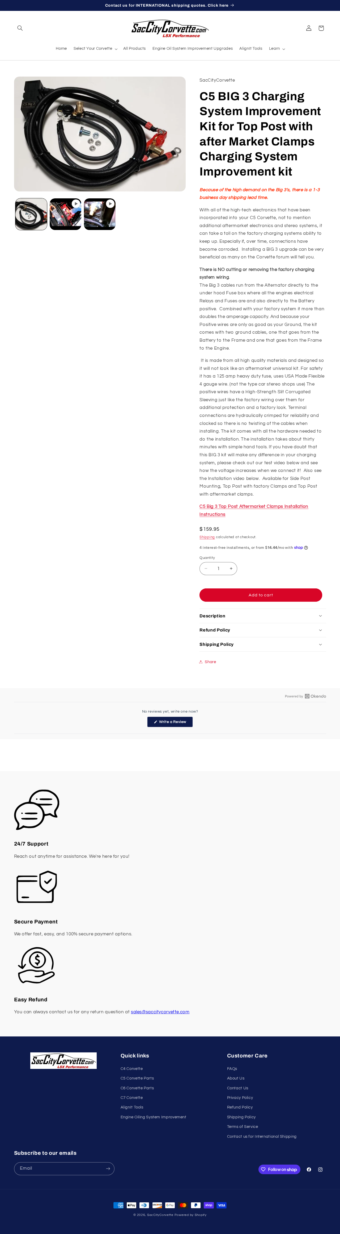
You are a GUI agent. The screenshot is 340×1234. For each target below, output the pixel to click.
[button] (20, 28)
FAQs (232, 1069)
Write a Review (175, 723)
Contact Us (237, 1088)
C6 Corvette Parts (137, 1088)
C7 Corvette (132, 1098)
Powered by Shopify (191, 1215)
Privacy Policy (240, 1098)
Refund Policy (240, 1107)
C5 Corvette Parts (137, 1078)
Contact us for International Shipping (262, 1137)
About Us (236, 1078)
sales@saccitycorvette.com (160, 1012)
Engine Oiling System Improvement (153, 1117)
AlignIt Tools (132, 1107)
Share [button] (210, 662)
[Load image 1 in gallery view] (31, 214)
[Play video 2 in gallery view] (100, 214)
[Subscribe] (108, 1168)
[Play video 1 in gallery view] (65, 214)
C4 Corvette (132, 1069)
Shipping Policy (241, 1117)
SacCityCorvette (160, 1215)
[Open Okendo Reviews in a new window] (305, 696)
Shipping (207, 537)
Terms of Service (242, 1127)
